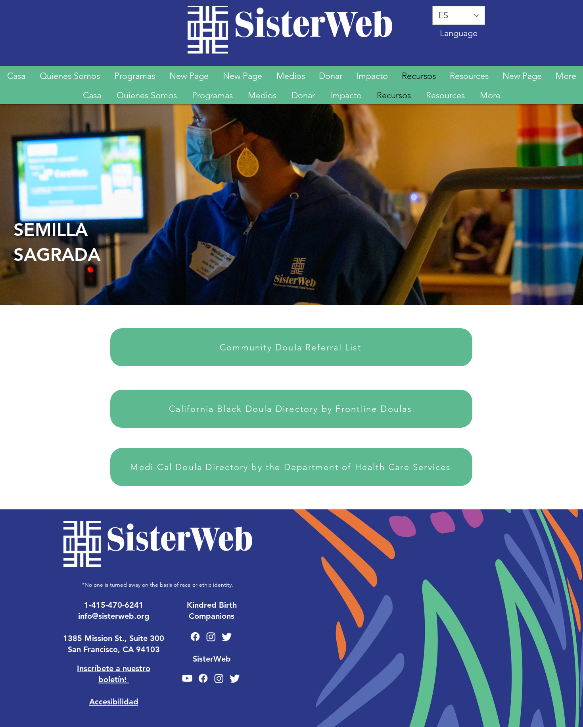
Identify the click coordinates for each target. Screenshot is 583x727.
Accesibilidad (113, 701)
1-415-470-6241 (114, 605)
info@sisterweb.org (114, 616)
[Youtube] (187, 678)
